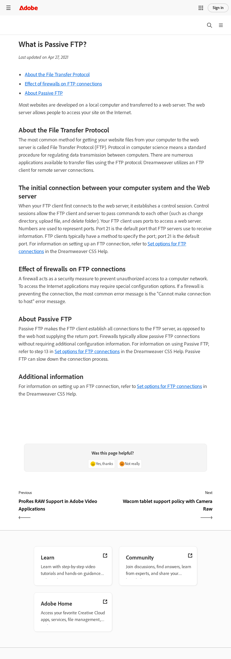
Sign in (218, 7)
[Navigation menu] (8, 7)
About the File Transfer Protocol (57, 74)
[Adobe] (28, 7)
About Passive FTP (44, 93)
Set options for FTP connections (87, 351)
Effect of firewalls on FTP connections (63, 84)
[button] (200, 7)
